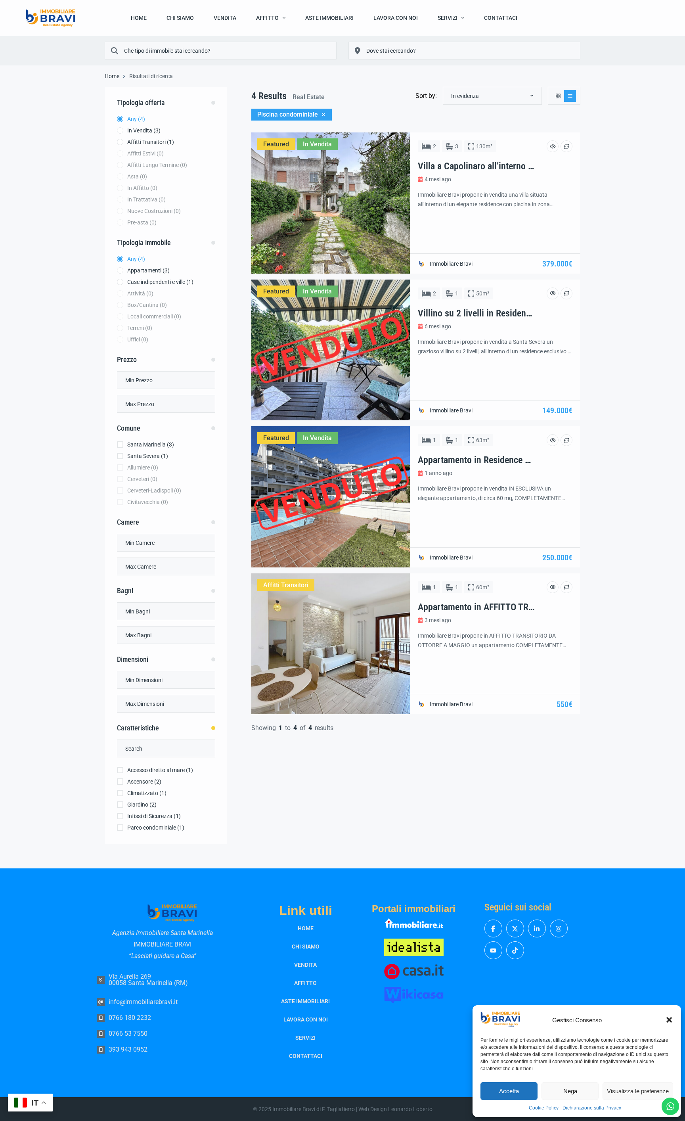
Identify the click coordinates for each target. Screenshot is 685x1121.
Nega (570, 1091)
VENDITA (225, 18)
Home (112, 76)
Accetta (509, 1091)
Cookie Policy (544, 1108)
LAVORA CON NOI (395, 18)
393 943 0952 (128, 1049)
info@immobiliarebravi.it (143, 1002)
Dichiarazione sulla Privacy (592, 1108)
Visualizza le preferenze (638, 1091)
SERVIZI (447, 18)
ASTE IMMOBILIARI (329, 18)
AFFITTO (267, 18)
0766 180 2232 (130, 1017)
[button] (669, 1020)
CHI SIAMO (180, 18)
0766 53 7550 (128, 1033)
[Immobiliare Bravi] (50, 18)
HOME (139, 18)
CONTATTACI (500, 18)
